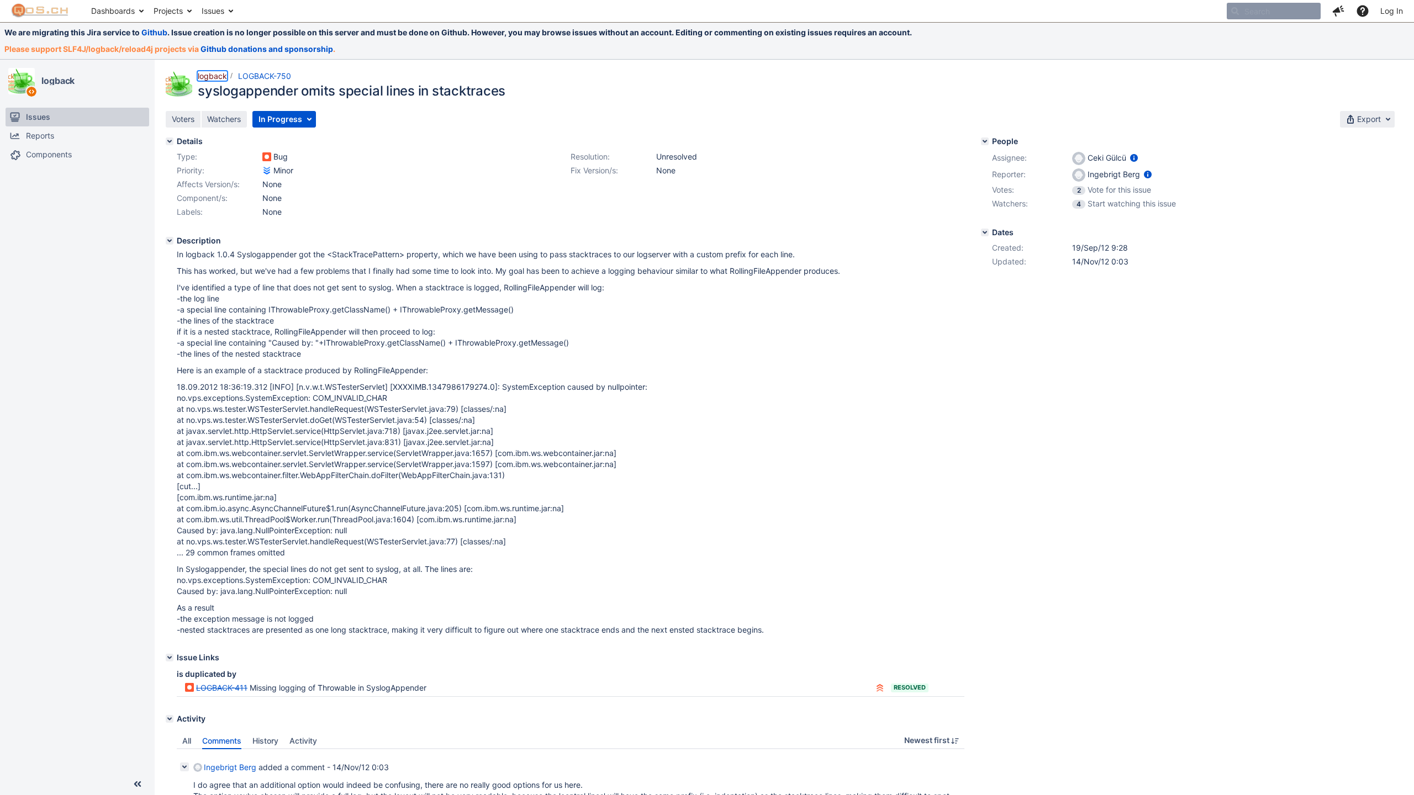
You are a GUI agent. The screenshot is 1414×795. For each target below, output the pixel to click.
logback (58, 80)
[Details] (169, 141)
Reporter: (1009, 174)
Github (154, 32)
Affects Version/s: (208, 184)
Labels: (190, 211)
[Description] (169, 241)
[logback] (21, 81)
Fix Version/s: (594, 170)
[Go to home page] (40, 11)
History (265, 740)
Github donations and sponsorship (267, 49)
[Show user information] (1134, 157)
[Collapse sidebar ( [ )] (137, 784)
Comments (221, 740)
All (186, 740)
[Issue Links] (169, 657)
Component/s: (202, 198)
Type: (187, 156)
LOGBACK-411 (221, 687)
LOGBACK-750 (264, 76)
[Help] (1362, 11)
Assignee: (1009, 157)
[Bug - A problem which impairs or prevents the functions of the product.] (266, 156)
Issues (213, 10)
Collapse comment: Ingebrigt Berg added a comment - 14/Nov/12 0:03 (184, 766)
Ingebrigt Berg (230, 767)
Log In (1391, 10)
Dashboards (113, 10)
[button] (1338, 11)
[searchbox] (1274, 11)
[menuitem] (117, 11)
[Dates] (985, 232)
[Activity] (169, 719)
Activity (303, 740)
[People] (985, 141)
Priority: (190, 170)
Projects (168, 10)
